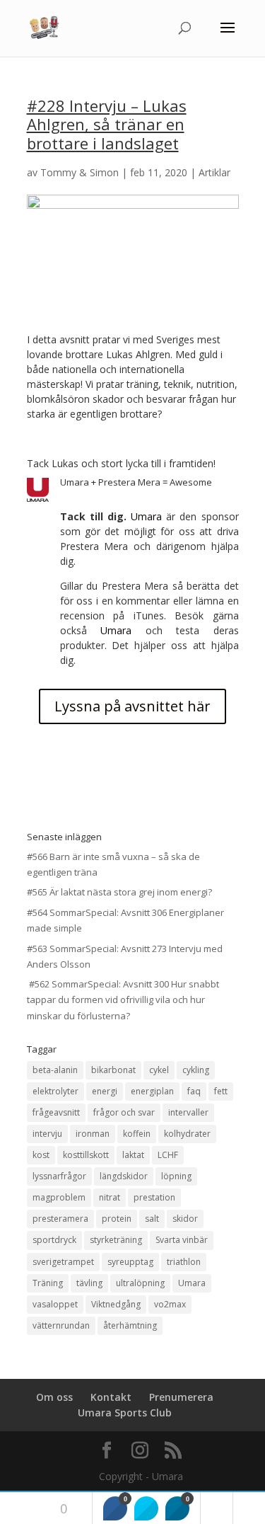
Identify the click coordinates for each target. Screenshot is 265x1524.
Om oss (54, 1397)
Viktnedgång (116, 1304)
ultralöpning (140, 1283)
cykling (195, 1070)
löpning (176, 1176)
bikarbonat (113, 1070)
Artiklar (214, 172)
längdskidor (124, 1176)
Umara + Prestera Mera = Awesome (136, 482)
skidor (185, 1219)
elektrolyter (55, 1091)
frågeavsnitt (56, 1112)
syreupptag (130, 1262)
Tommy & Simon (79, 172)
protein (116, 1219)
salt (152, 1219)
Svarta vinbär (181, 1240)
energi (104, 1091)
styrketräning (116, 1240)
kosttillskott (86, 1155)
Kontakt (110, 1397)
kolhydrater (187, 1134)
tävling (89, 1283)
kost (41, 1155)
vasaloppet (55, 1304)
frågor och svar (124, 1112)
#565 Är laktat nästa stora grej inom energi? (119, 892)
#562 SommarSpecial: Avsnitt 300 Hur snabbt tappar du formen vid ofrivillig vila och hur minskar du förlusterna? (123, 999)
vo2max (170, 1304)
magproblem (59, 1197)
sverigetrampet (63, 1262)
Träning (48, 1283)
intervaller (188, 1112)
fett (221, 1091)
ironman (93, 1134)
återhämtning (130, 1325)
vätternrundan (61, 1325)
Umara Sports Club (125, 1412)
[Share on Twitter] (146, 1508)
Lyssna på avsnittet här (132, 706)
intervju (47, 1134)
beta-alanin (55, 1070)
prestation (154, 1197)
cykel (159, 1070)
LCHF (168, 1155)
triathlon (184, 1262)
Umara (146, 516)
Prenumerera (181, 1397)
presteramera (60, 1219)
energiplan (152, 1091)
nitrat (109, 1197)
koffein (137, 1134)
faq (194, 1091)
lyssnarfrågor (59, 1176)
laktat (133, 1155)
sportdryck (54, 1240)
